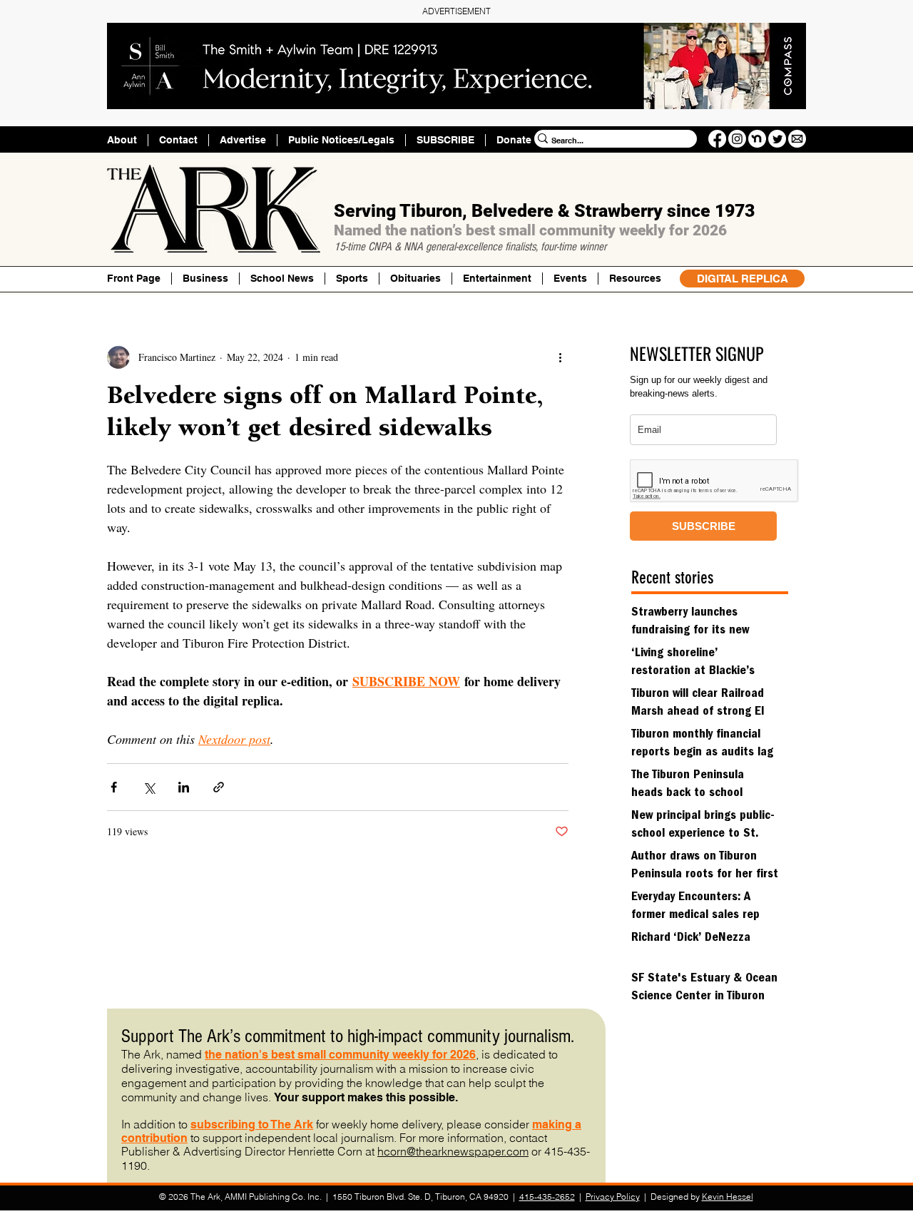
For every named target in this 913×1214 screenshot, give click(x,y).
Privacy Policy (613, 1196)
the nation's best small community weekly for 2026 (340, 1054)
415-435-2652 (547, 1196)
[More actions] (559, 357)
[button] (635, 278)
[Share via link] (218, 787)
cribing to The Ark (265, 1124)
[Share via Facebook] (114, 787)
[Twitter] (777, 139)
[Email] (797, 139)
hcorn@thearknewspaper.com (453, 1151)
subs (204, 1124)
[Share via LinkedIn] (183, 787)
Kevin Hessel (727, 1196)
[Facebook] (717, 139)
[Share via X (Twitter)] (148, 787)
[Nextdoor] (757, 139)
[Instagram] (737, 139)
